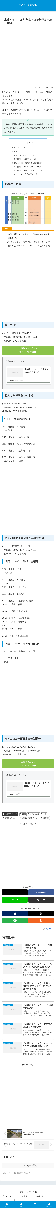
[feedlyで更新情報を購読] (15, 920)
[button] (41, 900)
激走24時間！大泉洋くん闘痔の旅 (28, 163)
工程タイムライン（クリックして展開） (28, 764)
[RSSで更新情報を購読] (41, 920)
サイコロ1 (18, 152)
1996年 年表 (19, 148)
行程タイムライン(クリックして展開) (28, 350)
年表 (44, 814)
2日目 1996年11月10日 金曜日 (29, 170)
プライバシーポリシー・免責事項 (14, 1198)
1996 (24, 814)
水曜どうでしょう (11, 814)
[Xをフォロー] (41, 913)
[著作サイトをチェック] (15, 913)
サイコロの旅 (34, 814)
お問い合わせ (41, 1196)
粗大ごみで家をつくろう (24, 155)
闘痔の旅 (46, 818)
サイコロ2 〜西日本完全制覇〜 (26, 174)
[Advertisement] (28, 55)
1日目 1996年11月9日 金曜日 (29, 167)
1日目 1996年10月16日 (26, 159)
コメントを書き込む (28, 1165)
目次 (24, 142)
